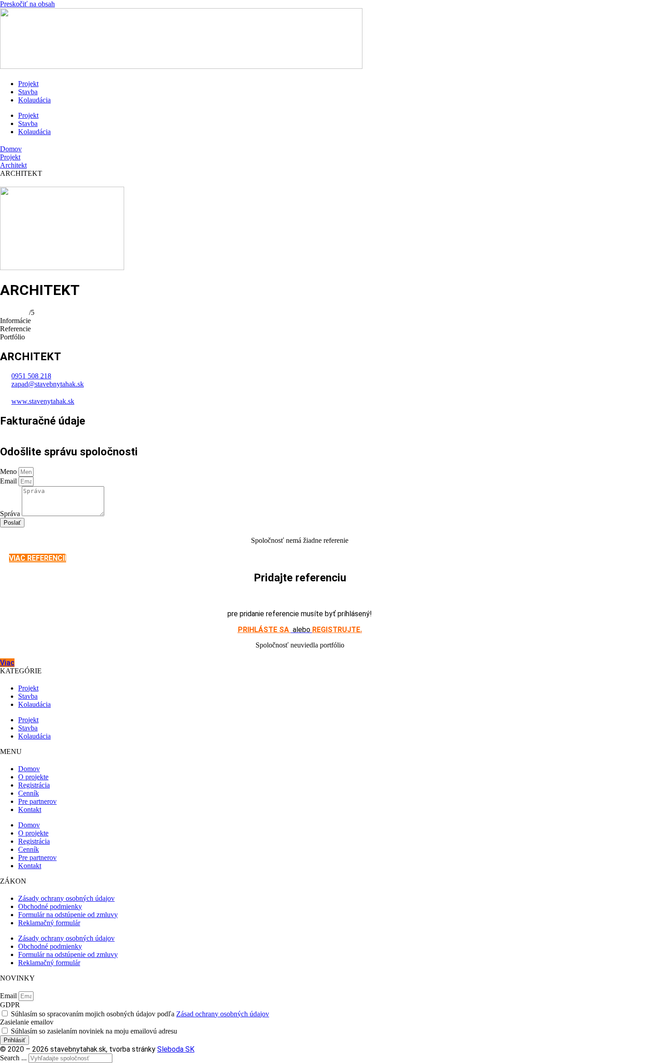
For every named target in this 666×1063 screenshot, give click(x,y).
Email (9, 481)
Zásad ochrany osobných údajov (222, 1014)
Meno (9, 471)
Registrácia (34, 785)
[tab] (333, 321)
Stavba (28, 92)
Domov (11, 149)
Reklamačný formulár (49, 923)
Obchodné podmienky (50, 906)
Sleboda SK (175, 1049)
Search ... (13, 1058)
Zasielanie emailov (26, 1022)
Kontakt (29, 809)
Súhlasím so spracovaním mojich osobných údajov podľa (140, 1014)
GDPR (10, 1005)
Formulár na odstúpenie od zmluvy (68, 914)
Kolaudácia (34, 100)
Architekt (13, 165)
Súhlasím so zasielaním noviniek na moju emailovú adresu (94, 1031)
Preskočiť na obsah (27, 4)
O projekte (33, 777)
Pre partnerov (37, 801)
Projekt (28, 83)
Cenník (28, 793)
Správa (11, 513)
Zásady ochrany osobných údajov (66, 898)
